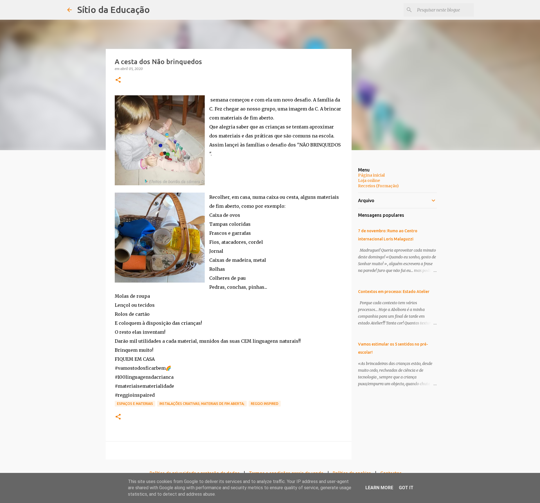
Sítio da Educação (113, 9)
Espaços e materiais (135, 403)
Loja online (369, 180)
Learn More (379, 487)
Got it (406, 487)
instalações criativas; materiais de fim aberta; (201, 403)
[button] (118, 80)
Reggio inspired (264, 403)
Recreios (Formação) (378, 185)
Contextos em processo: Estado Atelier (393, 291)
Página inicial (371, 175)
